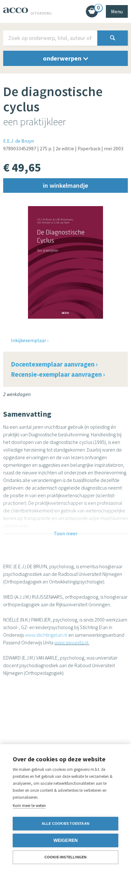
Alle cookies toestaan (65, 823)
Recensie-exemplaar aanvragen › (58, 374)
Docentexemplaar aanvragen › (54, 364)
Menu (117, 11)
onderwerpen (63, 58)
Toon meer (66, 533)
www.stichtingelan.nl (46, 635)
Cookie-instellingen (66, 857)
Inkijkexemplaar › (29, 340)
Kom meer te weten (29, 805)
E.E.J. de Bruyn (18, 141)
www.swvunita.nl (71, 642)
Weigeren (65, 840)
